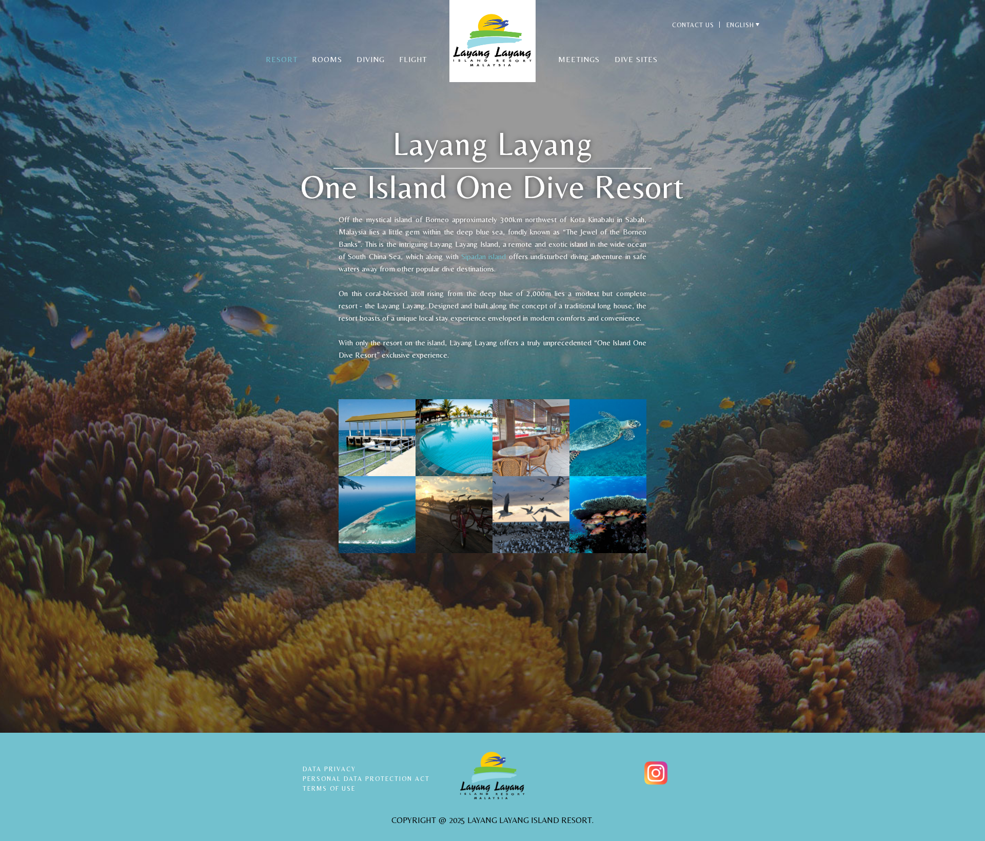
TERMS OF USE (329, 788)
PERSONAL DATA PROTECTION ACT (366, 779)
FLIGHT (413, 59)
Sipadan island (483, 256)
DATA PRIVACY (329, 769)
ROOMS (327, 59)
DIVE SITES (636, 59)
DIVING (371, 59)
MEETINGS (579, 59)
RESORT (282, 59)
